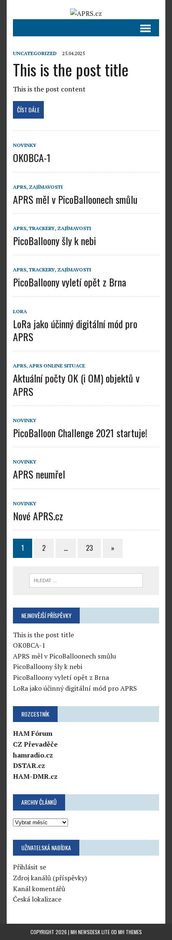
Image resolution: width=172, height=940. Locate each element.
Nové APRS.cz (38, 515)
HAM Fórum (33, 733)
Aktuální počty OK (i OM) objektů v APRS (76, 384)
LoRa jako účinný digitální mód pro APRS (75, 330)
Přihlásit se (29, 867)
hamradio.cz (33, 755)
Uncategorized (35, 53)
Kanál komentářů (39, 888)
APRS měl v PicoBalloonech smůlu (75, 199)
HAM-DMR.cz (35, 776)
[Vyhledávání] (85, 579)
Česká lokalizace (37, 899)
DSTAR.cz (29, 765)
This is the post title (71, 69)
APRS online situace (57, 365)
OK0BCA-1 (32, 157)
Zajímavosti (46, 187)
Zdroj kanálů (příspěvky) (50, 877)
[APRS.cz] (86, 13)
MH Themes (130, 931)
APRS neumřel (39, 473)
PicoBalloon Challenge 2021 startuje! (80, 432)
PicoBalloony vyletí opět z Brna (69, 281)
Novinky (24, 145)
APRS (19, 187)
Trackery (42, 228)
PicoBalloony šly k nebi (54, 240)
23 (89, 548)
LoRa (20, 311)
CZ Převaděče (35, 744)
